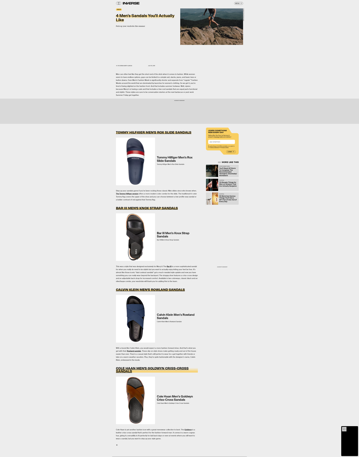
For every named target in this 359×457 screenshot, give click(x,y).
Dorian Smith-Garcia (125, 65)
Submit (229, 152)
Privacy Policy (225, 147)
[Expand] (343, 428)
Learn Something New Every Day (217, 131)
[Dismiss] (356, 428)
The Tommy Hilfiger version (127, 194)
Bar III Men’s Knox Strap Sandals (147, 208)
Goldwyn (188, 429)
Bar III (169, 266)
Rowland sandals (134, 351)
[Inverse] (131, 3)
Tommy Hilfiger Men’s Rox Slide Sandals (153, 132)
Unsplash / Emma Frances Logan (243, 14)
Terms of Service (214, 147)
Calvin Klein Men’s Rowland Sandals (150, 289)
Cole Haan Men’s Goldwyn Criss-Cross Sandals (152, 369)
